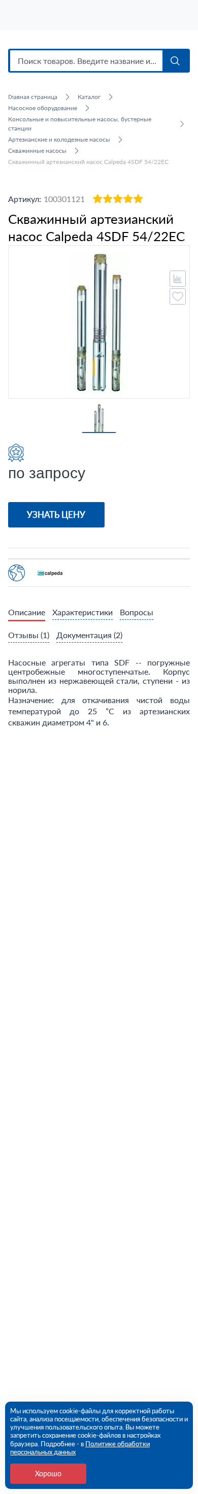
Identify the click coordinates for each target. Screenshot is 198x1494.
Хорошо (48, 1473)
